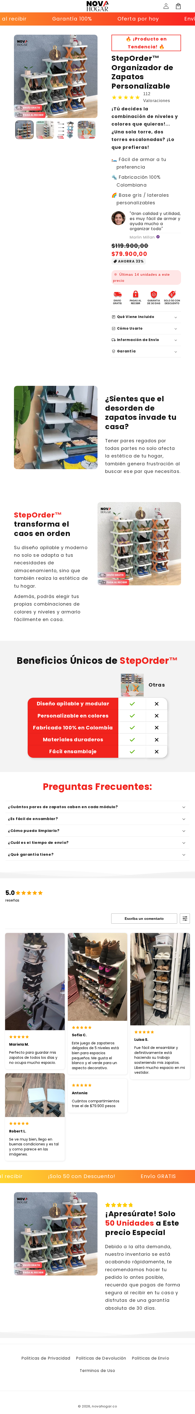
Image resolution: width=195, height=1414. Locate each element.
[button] (178, 6)
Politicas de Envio (150, 1358)
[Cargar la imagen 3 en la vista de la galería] (66, 130)
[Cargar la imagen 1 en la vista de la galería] (24, 130)
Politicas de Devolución (101, 1358)
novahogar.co (104, 1406)
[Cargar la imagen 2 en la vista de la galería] (45, 130)
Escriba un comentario (144, 919)
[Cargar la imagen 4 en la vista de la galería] (87, 130)
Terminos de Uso (98, 1370)
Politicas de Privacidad (46, 1358)
